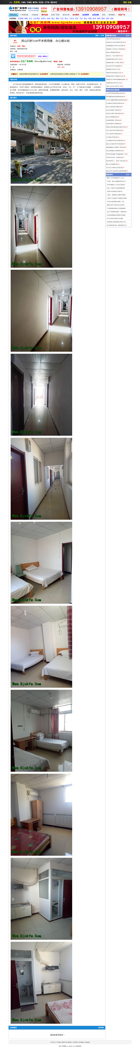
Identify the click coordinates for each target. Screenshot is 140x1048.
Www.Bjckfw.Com (43, 61)
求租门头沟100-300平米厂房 (113, 86)
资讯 (103, 15)
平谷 (81, 18)
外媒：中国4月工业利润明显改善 (116, 188)
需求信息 (44, 15)
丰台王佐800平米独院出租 (113, 134)
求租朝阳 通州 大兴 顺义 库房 (114, 62)
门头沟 (71, 18)
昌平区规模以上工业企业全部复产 (116, 184)
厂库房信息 (24, 15)
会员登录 (85, 15)
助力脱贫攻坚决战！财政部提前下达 (117, 225)
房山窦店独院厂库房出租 (113, 120)
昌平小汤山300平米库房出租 (114, 130)
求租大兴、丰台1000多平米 (113, 56)
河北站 (41, 2)
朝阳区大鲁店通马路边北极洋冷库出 (116, 127)
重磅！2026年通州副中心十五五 (115, 178)
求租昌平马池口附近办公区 (113, 72)
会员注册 (95, 15)
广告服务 (58, 1042)
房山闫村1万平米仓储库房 (113, 66)
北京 (18, 46)
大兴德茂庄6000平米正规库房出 (114, 140)
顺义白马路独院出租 (111, 117)
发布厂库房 (55, 15)
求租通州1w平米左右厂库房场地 (115, 49)
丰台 (30, 18)
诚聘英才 (70, 1042)
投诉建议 (81, 1042)
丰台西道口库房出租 (111, 137)
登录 (125, 2)
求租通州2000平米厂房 (112, 69)
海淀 (48, 18)
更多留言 (101, 1027)
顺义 (53, 18)
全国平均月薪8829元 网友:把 (114, 191)
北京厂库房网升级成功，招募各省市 (117, 211)
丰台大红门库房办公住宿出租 (114, 167)
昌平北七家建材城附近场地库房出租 (116, 100)
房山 (66, 18)
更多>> (128, 35)
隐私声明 (64, 1042)
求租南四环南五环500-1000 (113, 59)
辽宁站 (47, 2)
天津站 (29, 2)
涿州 (107, 18)
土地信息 (35, 15)
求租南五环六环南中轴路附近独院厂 (116, 79)
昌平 (76, 18)
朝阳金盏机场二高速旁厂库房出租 (115, 147)
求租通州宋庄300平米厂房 (113, 83)
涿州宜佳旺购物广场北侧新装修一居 (116, 154)
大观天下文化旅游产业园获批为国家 (117, 198)
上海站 (23, 2)
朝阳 (26, 18)
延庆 (94, 18)
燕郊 (98, 18)
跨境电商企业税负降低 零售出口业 (116, 222)
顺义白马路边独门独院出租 (113, 106)
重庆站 (35, 2)
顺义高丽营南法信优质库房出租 (114, 96)
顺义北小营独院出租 (111, 164)
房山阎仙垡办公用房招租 (113, 123)
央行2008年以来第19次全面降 (115, 218)
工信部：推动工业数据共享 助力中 (116, 181)
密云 (85, 18)
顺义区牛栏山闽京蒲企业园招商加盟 (116, 171)
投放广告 (121, 15)
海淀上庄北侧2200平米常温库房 (114, 144)
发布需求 (76, 15)
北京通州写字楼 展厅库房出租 (114, 103)
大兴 (62, 18)
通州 (57, 18)
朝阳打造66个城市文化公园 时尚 (116, 205)
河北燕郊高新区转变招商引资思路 (116, 215)
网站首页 (13, 15)
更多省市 (54, 2)
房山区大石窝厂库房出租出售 (114, 113)
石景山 (43, 18)
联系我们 (112, 15)
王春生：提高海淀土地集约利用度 (116, 195)
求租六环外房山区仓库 (112, 39)
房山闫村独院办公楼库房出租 (114, 150)
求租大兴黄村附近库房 (112, 52)
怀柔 (90, 18)
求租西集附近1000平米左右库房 (114, 45)
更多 (112, 18)
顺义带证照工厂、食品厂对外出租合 (116, 161)
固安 (103, 18)
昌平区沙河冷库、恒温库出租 (114, 157)
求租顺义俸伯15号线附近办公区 (114, 76)
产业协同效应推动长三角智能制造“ (116, 208)
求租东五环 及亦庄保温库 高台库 (115, 42)
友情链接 (87, 1042)
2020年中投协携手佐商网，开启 (115, 201)
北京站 (17, 2)
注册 (129, 2)
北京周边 (36, 18)
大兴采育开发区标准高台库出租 (114, 93)
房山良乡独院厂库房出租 (113, 110)
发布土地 (66, 15)
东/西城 (20, 18)
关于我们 (52, 1042)
